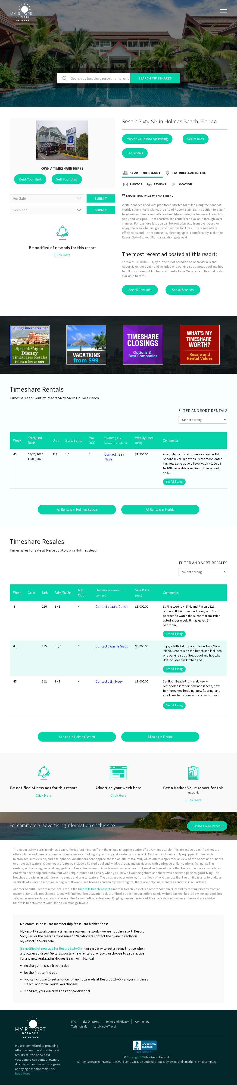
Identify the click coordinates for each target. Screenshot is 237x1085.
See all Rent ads (139, 290)
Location (184, 184)
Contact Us (142, 1022)
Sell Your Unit (66, 179)
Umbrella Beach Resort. (94, 889)
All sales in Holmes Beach (77, 737)
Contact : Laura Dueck (112, 606)
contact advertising (207, 826)
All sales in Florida (160, 737)
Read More (22, 1073)
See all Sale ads (183, 290)
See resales (195, 139)
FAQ (73, 1022)
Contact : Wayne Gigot (112, 646)
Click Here (62, 255)
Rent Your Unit (30, 179)
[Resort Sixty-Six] (33, 345)
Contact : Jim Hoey (109, 681)
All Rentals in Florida (160, 509)
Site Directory (91, 1022)
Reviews (159, 184)
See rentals (135, 153)
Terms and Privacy (117, 1022)
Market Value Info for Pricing (147, 139)
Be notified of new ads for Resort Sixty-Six (51, 948)
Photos (135, 184)
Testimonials (79, 1026)
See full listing (174, 482)
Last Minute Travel (105, 1026)
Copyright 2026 (136, 1057)
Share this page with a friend (149, 196)
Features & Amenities (188, 173)
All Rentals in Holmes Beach (77, 509)
